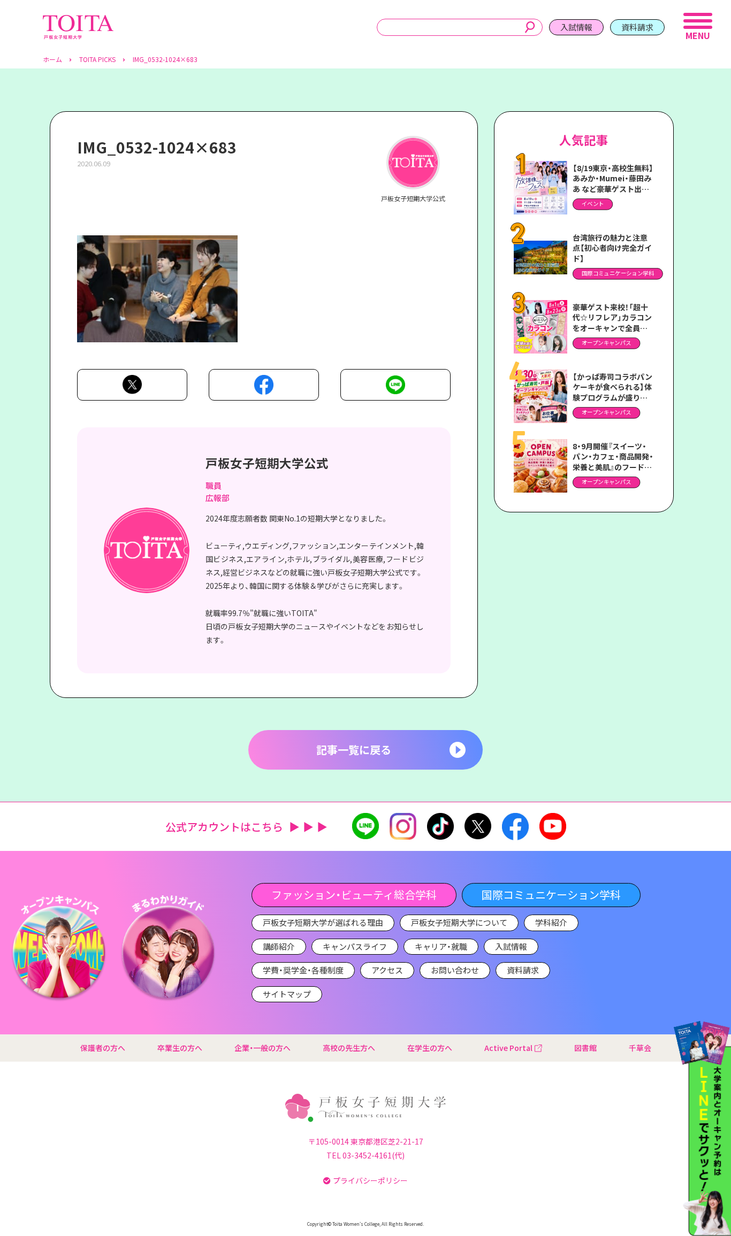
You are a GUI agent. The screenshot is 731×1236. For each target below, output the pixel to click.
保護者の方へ (102, 1047)
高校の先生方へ (349, 1047)
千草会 (640, 1047)
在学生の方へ (429, 1047)
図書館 (585, 1047)
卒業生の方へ (179, 1047)
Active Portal (508, 1047)
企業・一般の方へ (262, 1047)
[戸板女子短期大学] (78, 20)
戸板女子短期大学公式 (267, 462)
